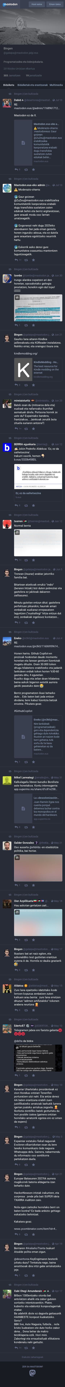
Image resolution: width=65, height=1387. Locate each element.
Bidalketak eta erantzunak (33, 85)
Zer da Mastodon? (32, 1366)
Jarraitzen (12, 75)
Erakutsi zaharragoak (32, 1357)
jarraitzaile (34, 75)
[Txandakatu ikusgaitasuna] (17, 297)
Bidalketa (8, 85)
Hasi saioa (37, 4)
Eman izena (55, 4)
